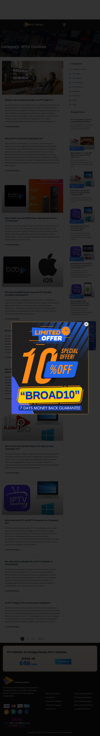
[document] (50, 368)
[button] (86, 324)
